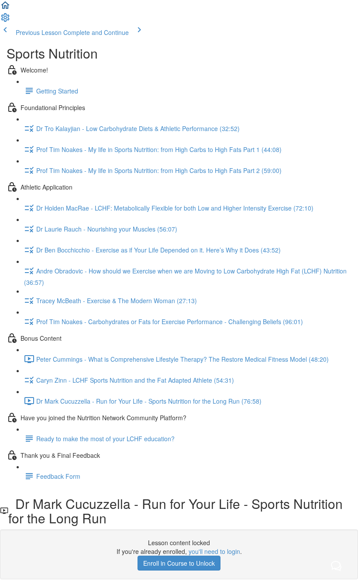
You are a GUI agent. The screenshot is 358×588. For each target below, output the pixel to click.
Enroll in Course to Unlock (179, 563)
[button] (5, 7)
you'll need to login (214, 551)
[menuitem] (5, 20)
